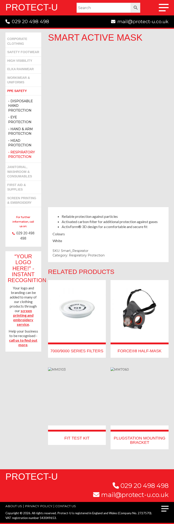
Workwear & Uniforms (18, 80)
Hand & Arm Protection (20, 131)
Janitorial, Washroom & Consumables (19, 171)
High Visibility (19, 60)
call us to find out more (23, 342)
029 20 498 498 (30, 21)
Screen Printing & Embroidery (21, 200)
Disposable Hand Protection (20, 105)
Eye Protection (19, 119)
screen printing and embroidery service (23, 317)
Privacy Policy (38, 506)
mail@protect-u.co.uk (143, 21)
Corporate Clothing (17, 41)
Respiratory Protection (21, 154)
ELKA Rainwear (20, 69)
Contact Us (108, 189)
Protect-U (31, 7)
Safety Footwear (23, 52)
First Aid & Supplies (16, 187)
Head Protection (19, 143)
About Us (13, 506)
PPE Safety (17, 91)
